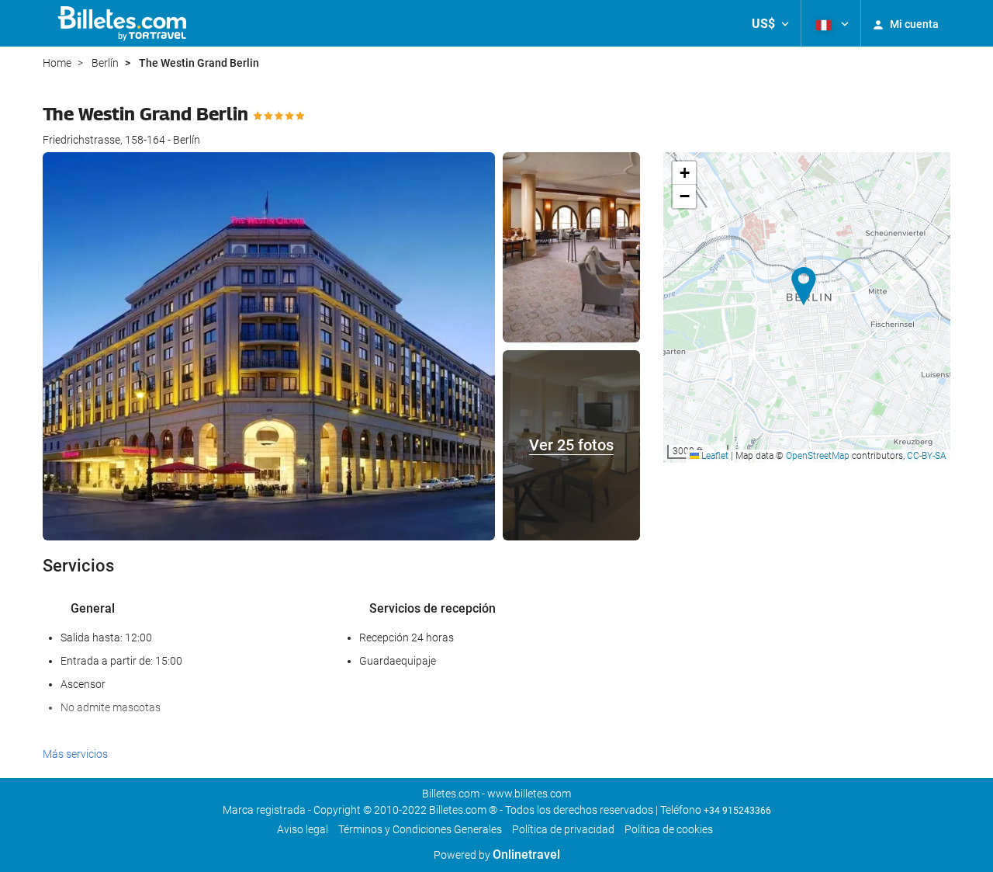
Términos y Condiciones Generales (420, 829)
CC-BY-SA (926, 455)
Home (57, 63)
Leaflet (713, 455)
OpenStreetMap (817, 455)
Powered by (497, 855)
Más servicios (75, 754)
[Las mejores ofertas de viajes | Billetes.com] (124, 23)
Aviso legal (302, 829)
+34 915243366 (737, 810)
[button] (770, 23)
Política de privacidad (563, 829)
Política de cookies (669, 829)
